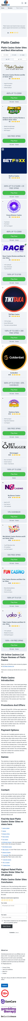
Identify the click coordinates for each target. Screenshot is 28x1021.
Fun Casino (5, 839)
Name (23, 55)
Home (2, 8)
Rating (6, 55)
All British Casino (6, 842)
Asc (8, 59)
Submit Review (7, 926)
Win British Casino (7, 847)
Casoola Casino (7, 859)
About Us (4, 971)
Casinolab (5, 855)
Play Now (14, 98)
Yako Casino (5, 849)
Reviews (10, 8)
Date (15, 55)
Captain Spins (6, 865)
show (17, 932)
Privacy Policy (6, 967)
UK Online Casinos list (8, 666)
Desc (21, 59)
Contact (4, 973)
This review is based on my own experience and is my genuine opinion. (15, 921)
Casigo (4, 831)
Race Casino (5, 836)
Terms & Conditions (7, 969)
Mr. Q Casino (6, 862)
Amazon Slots (6, 834)
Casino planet (5, 828)
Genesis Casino (6, 852)
